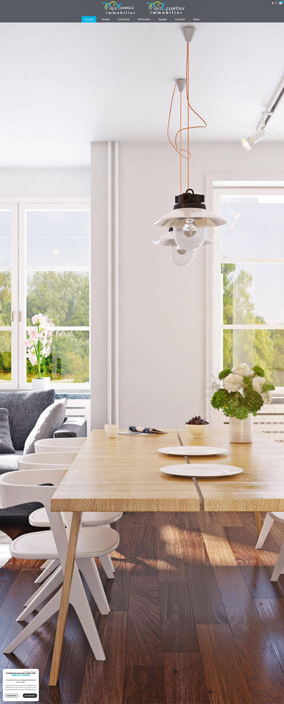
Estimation (144, 19)
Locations (124, 19)
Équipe (163, 19)
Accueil (89, 19)
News (196, 19)
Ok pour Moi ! (30, 696)
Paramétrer (11, 696)
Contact (180, 19)
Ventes (105, 19)
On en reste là (29, 672)
